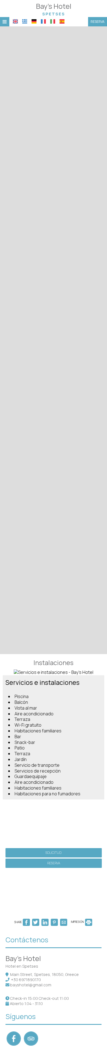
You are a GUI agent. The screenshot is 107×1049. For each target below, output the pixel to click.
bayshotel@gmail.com (30, 984)
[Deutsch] (34, 21)
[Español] (62, 21)
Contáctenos (26, 940)
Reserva (98, 21)
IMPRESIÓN (77, 922)
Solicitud (53, 852)
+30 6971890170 (26, 979)
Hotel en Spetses (21, 966)
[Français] (43, 21)
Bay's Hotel (53, 9)
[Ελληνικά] (25, 21)
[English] (15, 21)
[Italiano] (53, 21)
